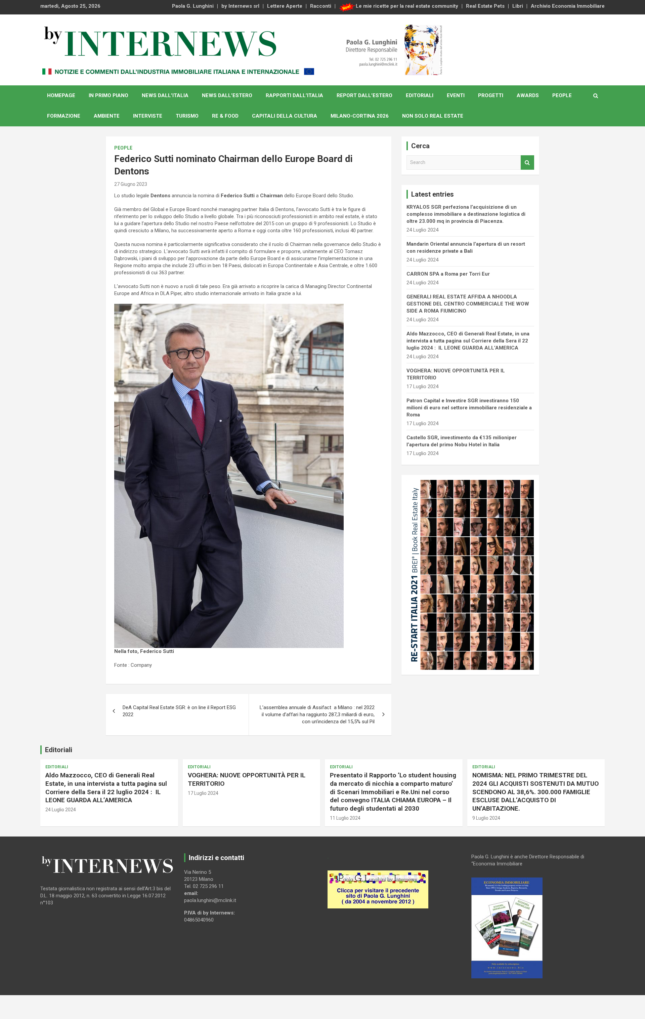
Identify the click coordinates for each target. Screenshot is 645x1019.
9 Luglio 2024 (486, 818)
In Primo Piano (108, 95)
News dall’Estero (227, 95)
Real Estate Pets (485, 6)
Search (527, 162)
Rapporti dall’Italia (294, 95)
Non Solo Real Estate (432, 116)
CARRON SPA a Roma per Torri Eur (448, 274)
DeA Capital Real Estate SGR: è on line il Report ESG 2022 (179, 711)
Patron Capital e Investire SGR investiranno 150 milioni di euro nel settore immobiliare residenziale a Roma (469, 408)
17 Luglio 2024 (203, 793)
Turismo (187, 116)
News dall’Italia (165, 95)
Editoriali (419, 95)
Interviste (147, 116)
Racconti (320, 6)
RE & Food (225, 116)
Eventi (456, 95)
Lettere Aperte (284, 6)
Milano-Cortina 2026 (360, 116)
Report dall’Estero (364, 95)
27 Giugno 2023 (130, 184)
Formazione (63, 116)
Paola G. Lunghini (193, 6)
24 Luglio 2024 (60, 809)
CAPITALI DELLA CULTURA (284, 116)
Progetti (490, 95)
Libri (517, 6)
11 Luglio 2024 (345, 818)
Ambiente (107, 116)
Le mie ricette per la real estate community (407, 6)
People (562, 95)
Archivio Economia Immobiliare (568, 6)
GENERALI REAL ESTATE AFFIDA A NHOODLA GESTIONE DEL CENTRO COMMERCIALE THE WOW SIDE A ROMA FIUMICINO (467, 304)
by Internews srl (240, 6)
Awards (528, 95)
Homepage (61, 95)
